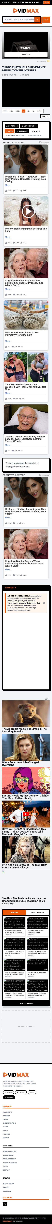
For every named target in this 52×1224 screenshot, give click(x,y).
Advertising (8, 1155)
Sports (6, 1138)
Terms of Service (10, 1162)
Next (45, 116)
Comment (22, 131)
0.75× (18, 111)
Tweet (22, 1092)
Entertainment (9, 1123)
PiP (39, 111)
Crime (5, 1119)
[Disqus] (26, 651)
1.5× (28, 111)
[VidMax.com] (26, 10)
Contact (6, 1170)
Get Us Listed (18, 1221)
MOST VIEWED (37, 912)
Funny (5, 1127)
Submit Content (10, 1151)
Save (9, 131)
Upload (9, 1097)
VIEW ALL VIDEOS (25, 1003)
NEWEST (14, 912)
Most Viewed (8, 1184)
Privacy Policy (9, 1159)
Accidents (7, 1112)
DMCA (5, 1166)
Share (36, 131)
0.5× (11, 111)
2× (34, 111)
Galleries (7, 1191)
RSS (32, 1092)
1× (23, 111)
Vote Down (29, 126)
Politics (6, 1134)
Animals (6, 1116)
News (5, 1130)
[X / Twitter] (5, 1204)
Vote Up (12, 126)
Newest (6, 1187)
